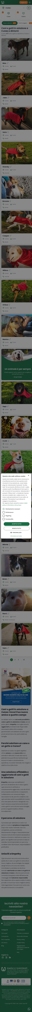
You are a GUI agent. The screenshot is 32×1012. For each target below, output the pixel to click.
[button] (16, 532)
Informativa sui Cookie (16, 536)
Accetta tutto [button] (16, 524)
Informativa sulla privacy (14, 505)
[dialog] (16, 506)
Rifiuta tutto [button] (16, 528)
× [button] (28, 475)
